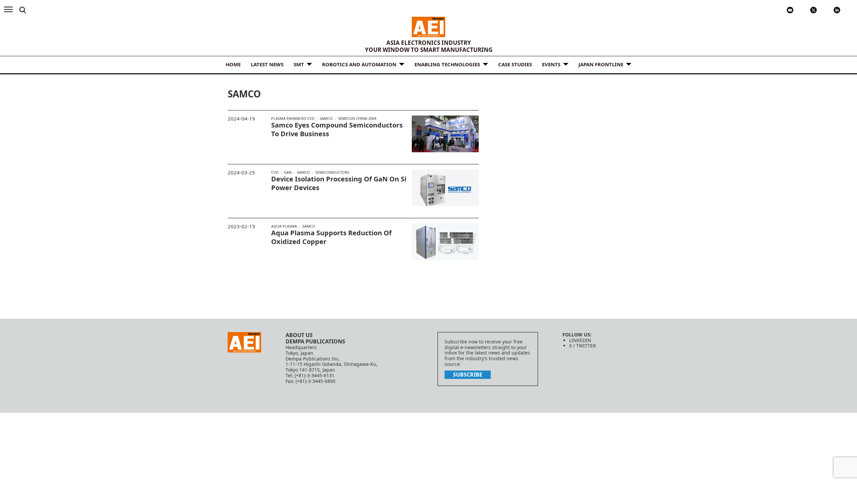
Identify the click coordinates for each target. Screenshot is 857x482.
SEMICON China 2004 (357, 118)
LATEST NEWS (267, 64)
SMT (299, 64)
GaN (288, 172)
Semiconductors (332, 172)
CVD (275, 172)
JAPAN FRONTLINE (600, 64)
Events (551, 64)
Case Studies (515, 64)
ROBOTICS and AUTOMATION (359, 64)
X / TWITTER (582, 345)
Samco (326, 118)
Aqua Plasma (284, 226)
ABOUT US (299, 335)
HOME (233, 64)
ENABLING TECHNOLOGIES (447, 64)
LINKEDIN (580, 340)
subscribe (467, 374)
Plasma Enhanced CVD (292, 118)
